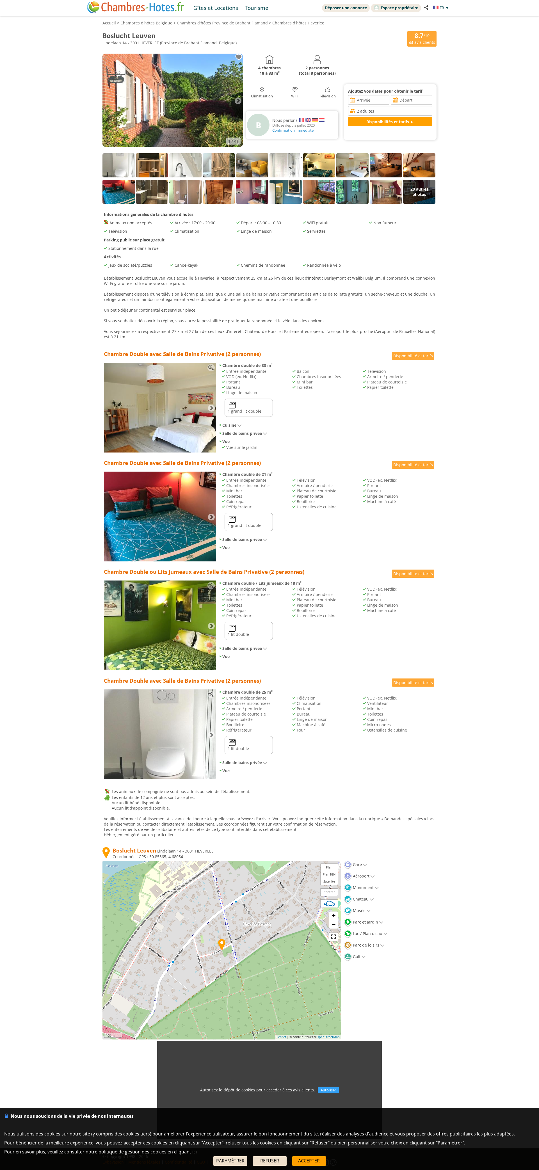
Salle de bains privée (242, 433)
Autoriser (328, 1090)
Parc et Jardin (365, 922)
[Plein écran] (333, 937)
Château (360, 899)
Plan (329, 867)
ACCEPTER (309, 1161)
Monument (363, 887)
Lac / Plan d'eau (367, 933)
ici (194, 1152)
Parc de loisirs (365, 945)
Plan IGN (329, 874)
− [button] (333, 924)
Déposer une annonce (346, 7)
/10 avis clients (422, 38)
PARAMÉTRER (230, 1161)
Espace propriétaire (399, 7)
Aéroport (360, 876)
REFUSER (269, 1161)
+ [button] (333, 915)
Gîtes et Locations (215, 7)
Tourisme (256, 7)
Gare (357, 864)
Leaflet (281, 1037)
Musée (359, 910)
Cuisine (229, 425)
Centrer (329, 892)
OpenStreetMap (328, 1037)
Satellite (329, 881)
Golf (356, 956)
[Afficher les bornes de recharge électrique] (329, 903)
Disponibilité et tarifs (413, 355)
